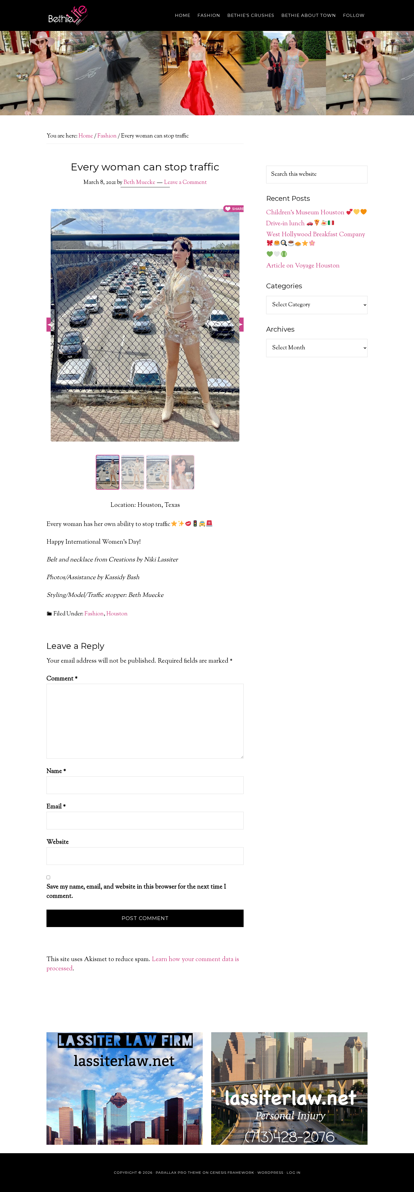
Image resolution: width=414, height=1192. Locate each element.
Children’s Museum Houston (306, 212)
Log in (294, 1172)
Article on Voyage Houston (303, 266)
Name (56, 771)
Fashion (94, 614)
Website (57, 842)
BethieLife (97, 15)
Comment (62, 678)
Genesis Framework (232, 1172)
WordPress (270, 1172)
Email (56, 806)
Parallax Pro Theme (178, 1172)
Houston (117, 614)
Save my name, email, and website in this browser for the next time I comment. (136, 892)
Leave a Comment (185, 183)
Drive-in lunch (286, 223)
